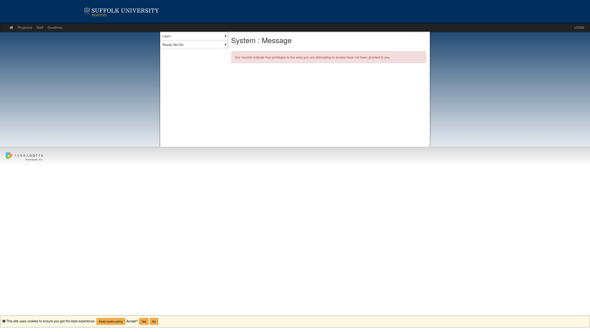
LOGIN (579, 27)
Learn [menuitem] (166, 36)
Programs (25, 27)
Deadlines (55, 27)
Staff (40, 27)
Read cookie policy (111, 321)
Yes (144, 321)
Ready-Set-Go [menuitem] (172, 44)
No (154, 321)
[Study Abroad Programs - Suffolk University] (295, 11)
